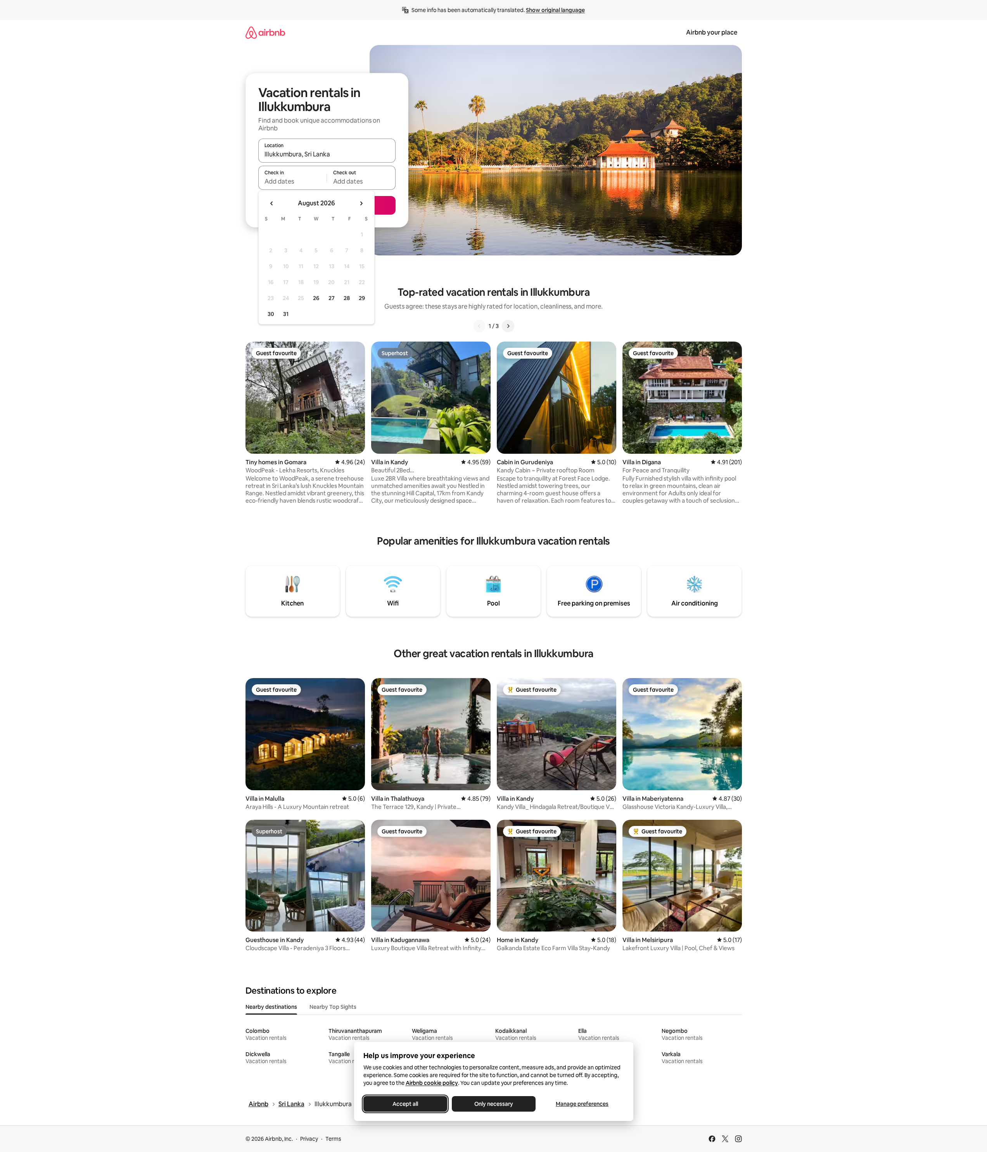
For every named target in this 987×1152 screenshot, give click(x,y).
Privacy (309, 1138)
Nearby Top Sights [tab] (332, 1006)
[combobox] (326, 154)
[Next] (508, 326)
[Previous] (479, 326)
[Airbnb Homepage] (265, 32)
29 (362, 298)
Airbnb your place (711, 32)
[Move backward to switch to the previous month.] (272, 203)
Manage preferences (582, 1103)
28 (347, 298)
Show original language (555, 10)
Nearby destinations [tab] (271, 1006)
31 (286, 314)
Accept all (405, 1103)
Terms (333, 1138)
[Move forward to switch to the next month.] (361, 203)
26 (316, 298)
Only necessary (493, 1103)
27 (331, 298)
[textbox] (292, 181)
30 (271, 314)
